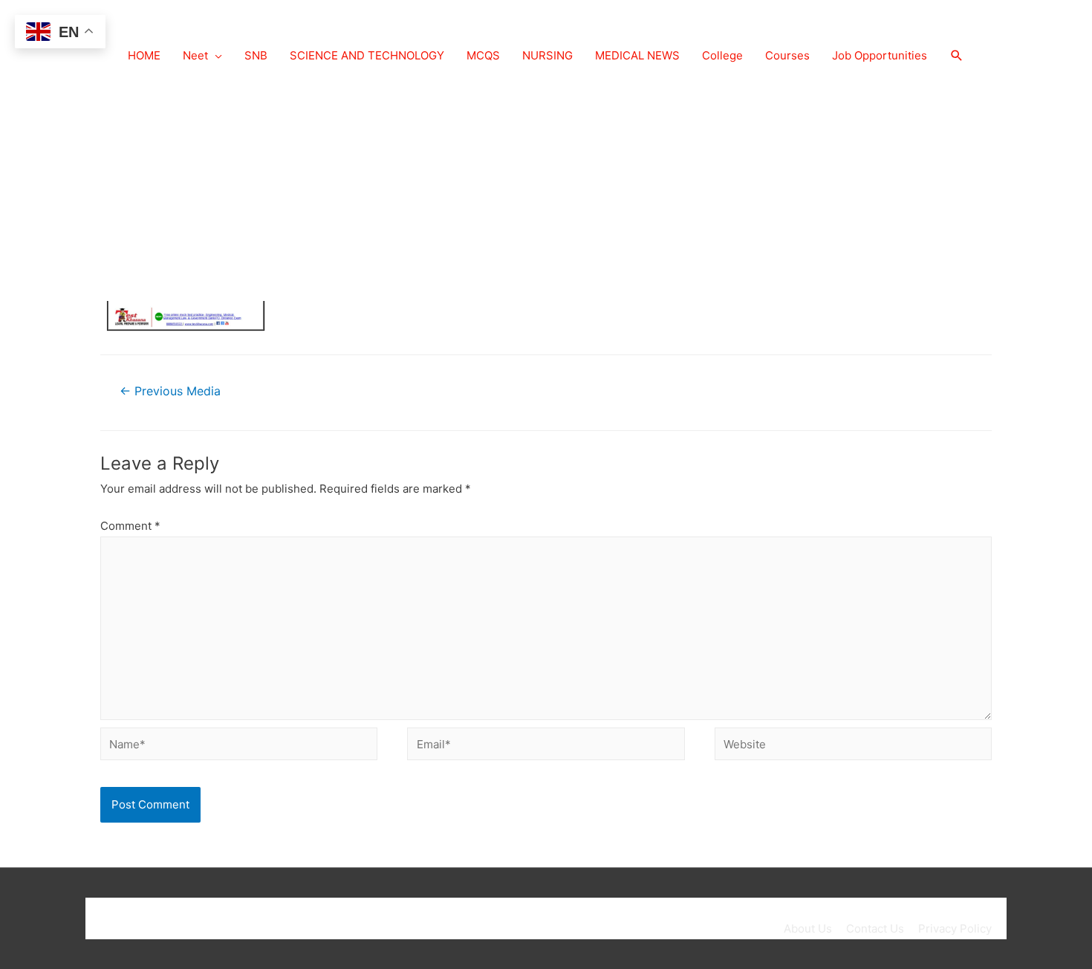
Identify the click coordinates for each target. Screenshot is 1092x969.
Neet (195, 55)
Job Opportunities (879, 55)
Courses (787, 55)
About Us (808, 928)
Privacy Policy (955, 928)
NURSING (547, 55)
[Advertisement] (546, 189)
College (722, 55)
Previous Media (170, 391)
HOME (144, 55)
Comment (130, 526)
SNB (255, 55)
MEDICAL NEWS (637, 55)
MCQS (483, 55)
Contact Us (875, 928)
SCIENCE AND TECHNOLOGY (367, 55)
